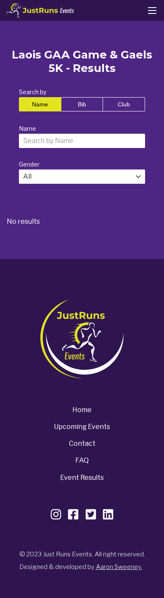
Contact (82, 443)
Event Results (82, 478)
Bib (82, 104)
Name (40, 104)
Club (124, 104)
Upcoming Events (82, 427)
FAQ (82, 460)
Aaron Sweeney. (119, 567)
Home (82, 410)
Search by (32, 91)
